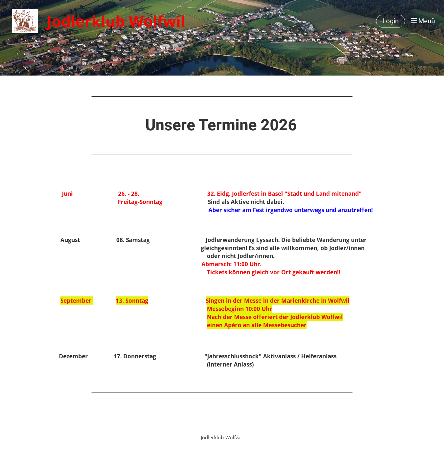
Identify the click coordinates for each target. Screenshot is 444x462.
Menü (426, 21)
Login (390, 21)
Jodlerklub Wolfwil (116, 21)
